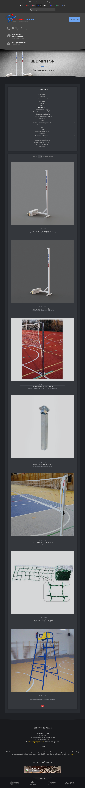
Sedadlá (42, 129)
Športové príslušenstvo (42, 140)
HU (46, 5)
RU (52, 5)
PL (22, 5)
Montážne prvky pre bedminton (43, 112)
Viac (71, 754)
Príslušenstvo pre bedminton (43, 116)
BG (58, 5)
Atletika (42, 97)
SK (40, 5)
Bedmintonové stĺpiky (43, 110)
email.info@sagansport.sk (36, 742)
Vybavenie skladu (42, 138)
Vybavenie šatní (43, 99)
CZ (34, 5)
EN (28, 5)
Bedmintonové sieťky (43, 114)
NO (64, 5)
